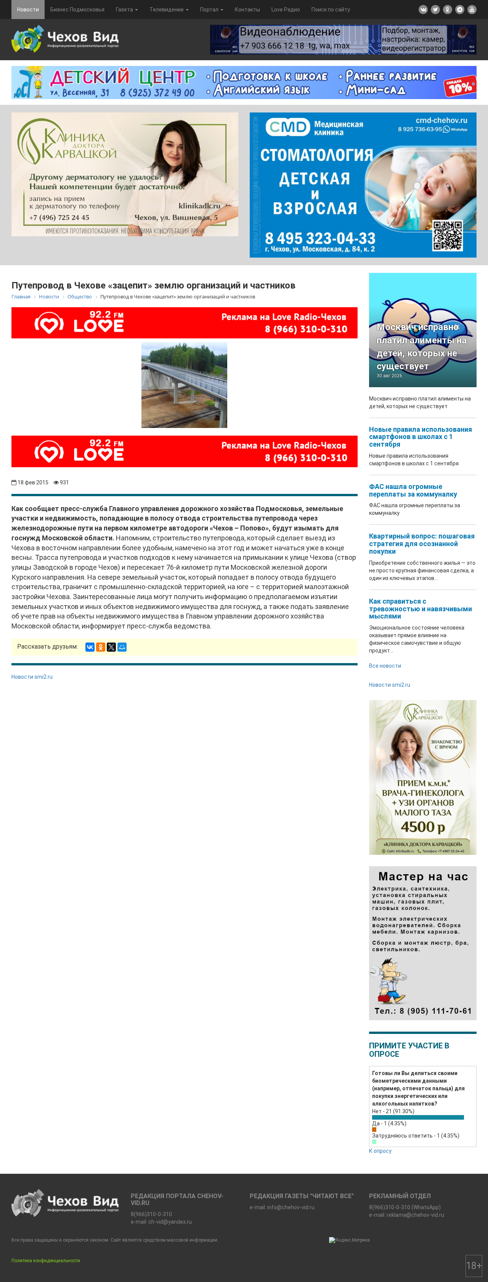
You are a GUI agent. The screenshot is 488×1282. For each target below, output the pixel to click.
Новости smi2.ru (32, 677)
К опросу (380, 1151)
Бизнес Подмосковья (77, 9)
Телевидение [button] (167, 9)
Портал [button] (210, 9)
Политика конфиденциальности (45, 1260)
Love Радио (285, 9)
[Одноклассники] (100, 647)
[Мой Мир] (122, 647)
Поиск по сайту (330, 9)
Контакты (247, 9)
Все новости (385, 666)
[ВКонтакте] (90, 647)
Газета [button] (125, 9)
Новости (28, 9)
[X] (111, 647)
